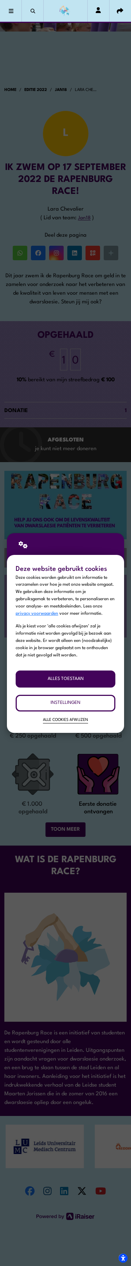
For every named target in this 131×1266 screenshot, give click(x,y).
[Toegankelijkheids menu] (123, 1258)
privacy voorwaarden (37, 613)
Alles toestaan (66, 679)
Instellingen (65, 703)
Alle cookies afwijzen (65, 720)
